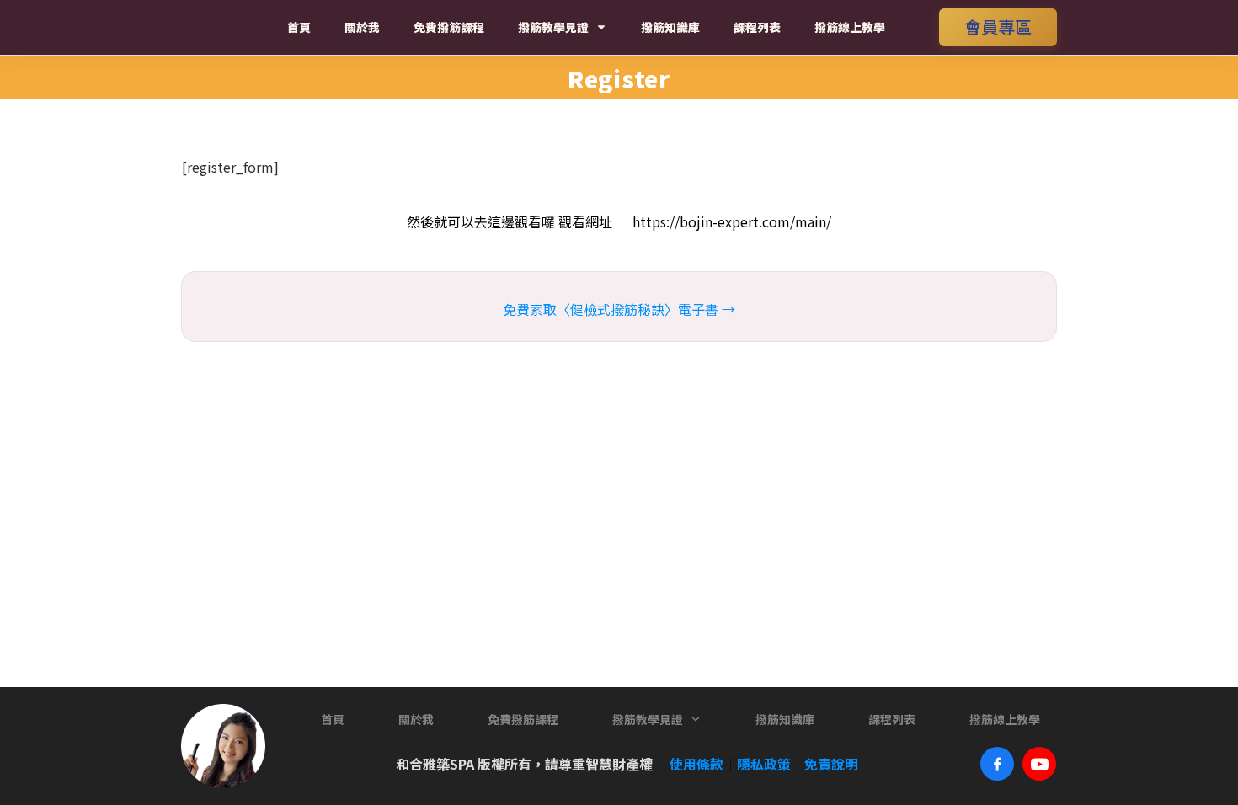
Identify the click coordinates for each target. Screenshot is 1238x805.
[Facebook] (997, 764)
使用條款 (689, 764)
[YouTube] (1039, 764)
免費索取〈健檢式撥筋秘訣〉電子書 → (619, 309)
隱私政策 (764, 764)
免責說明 (831, 764)
